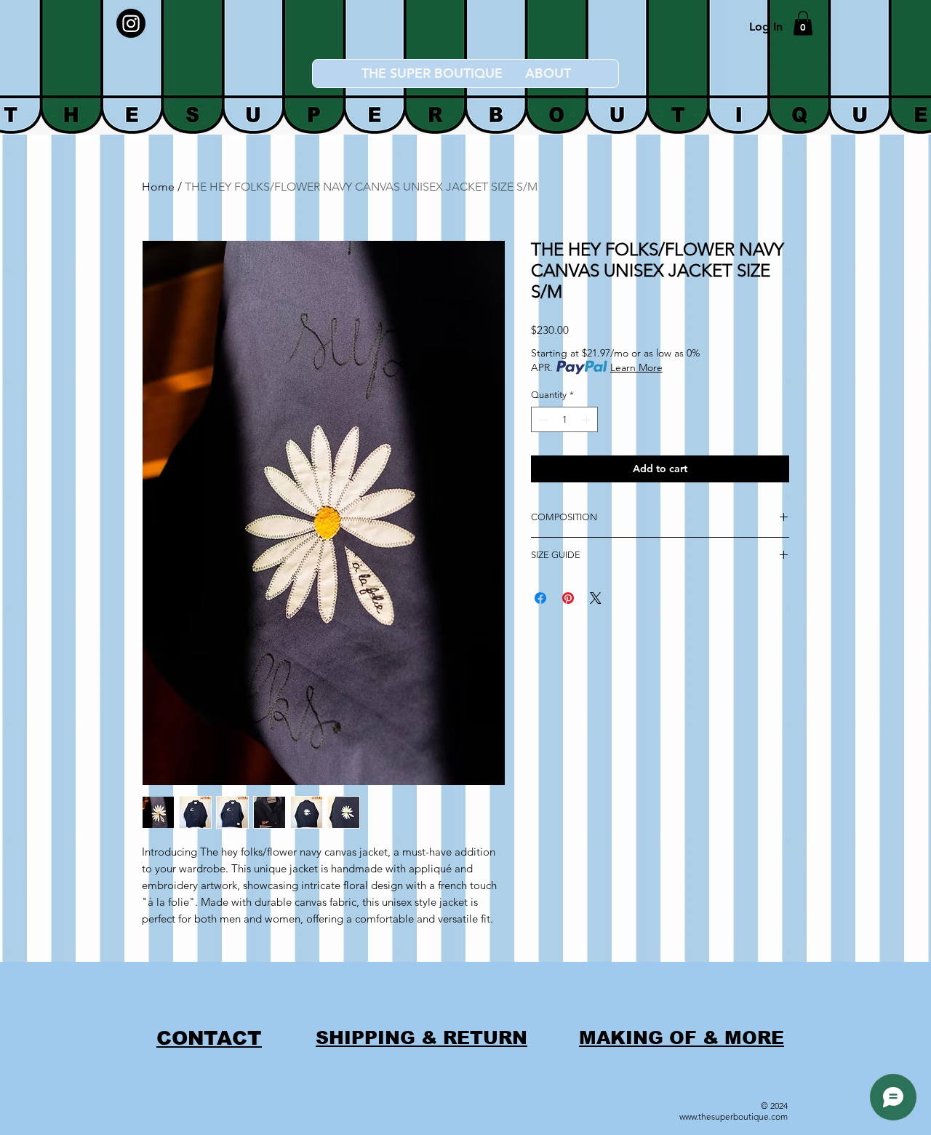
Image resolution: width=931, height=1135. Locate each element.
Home (158, 187)
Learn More (636, 367)
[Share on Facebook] (540, 598)
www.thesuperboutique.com (733, 1116)
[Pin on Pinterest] (568, 598)
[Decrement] (542, 419)
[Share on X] (595, 598)
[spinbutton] (565, 419)
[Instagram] (130, 23)
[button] (803, 23)
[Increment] (587, 419)
